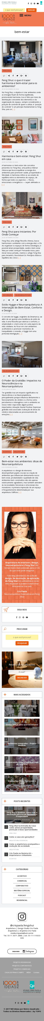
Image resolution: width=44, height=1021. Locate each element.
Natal (26, 786)
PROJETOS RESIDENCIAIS (22, 962)
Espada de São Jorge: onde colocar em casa (22, 707)
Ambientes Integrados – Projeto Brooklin (22, 744)
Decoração (7, 295)
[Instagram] (31, 3)
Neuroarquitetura (23, 295)
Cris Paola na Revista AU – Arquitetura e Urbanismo (21, 854)
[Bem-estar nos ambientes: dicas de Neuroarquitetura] (22, 423)
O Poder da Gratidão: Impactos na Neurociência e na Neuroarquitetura (21, 383)
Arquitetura (19, 452)
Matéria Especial (22, 728)
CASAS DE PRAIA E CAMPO (14, 972)
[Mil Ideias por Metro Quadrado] (9, 15)
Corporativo (22, 886)
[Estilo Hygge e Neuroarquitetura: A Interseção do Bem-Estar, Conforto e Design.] (22, 266)
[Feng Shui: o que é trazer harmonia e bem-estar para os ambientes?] (22, 42)
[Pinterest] (34, 3)
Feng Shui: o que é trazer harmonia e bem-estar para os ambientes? (19, 83)
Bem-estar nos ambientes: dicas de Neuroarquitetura (22, 463)
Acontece (7, 452)
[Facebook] (28, 3)
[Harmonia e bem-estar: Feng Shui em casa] (22, 118)
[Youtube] (38, 3)
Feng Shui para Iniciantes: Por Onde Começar (19, 233)
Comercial (22, 881)
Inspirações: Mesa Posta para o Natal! (22, 782)
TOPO (38, 1011)
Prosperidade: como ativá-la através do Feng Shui (22, 763)
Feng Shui (7, 71)
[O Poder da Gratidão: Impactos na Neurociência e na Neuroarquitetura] (22, 342)
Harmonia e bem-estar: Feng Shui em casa (21, 158)
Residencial (22, 711)
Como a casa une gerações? (21, 837)
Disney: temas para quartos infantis (22, 724)
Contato (36, 972)
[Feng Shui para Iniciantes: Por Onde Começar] (22, 193)
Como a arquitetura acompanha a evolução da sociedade (24, 845)
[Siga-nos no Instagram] (22, 950)
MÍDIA (29, 972)
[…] (13, 109)
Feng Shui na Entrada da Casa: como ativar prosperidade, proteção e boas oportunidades (23, 828)
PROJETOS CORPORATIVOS (22, 966)
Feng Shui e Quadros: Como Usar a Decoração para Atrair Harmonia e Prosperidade (22, 814)
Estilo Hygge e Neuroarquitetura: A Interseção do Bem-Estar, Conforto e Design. (22, 307)
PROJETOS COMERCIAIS (22, 969)
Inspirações (19, 786)
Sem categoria (30, 767)
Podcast (22, 895)
